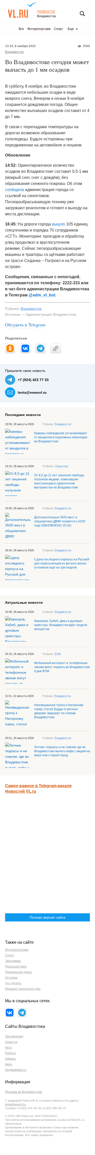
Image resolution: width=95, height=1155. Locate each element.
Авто (8, 1047)
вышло (58, 224)
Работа (10, 1053)
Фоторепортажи (39, 29)
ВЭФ (58, 653)
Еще (71, 29)
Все (21, 29)
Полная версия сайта (47, 917)
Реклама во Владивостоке (23, 1092)
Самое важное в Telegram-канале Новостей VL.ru (38, 788)
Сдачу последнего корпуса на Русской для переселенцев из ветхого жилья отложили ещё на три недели (61, 563)
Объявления (14, 1036)
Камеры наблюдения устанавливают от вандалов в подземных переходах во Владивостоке (60, 437)
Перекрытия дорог (18, 972)
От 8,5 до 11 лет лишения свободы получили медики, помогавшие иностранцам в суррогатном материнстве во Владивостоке (59, 481)
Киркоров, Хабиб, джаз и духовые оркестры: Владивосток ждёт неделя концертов (60, 625)
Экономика (13, 961)
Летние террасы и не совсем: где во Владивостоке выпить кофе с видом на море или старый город (62, 751)
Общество (61, 466)
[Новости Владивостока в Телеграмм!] (22, 1012)
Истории (11, 977)
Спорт (58, 29)
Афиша (10, 1059)
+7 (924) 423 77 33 (33, 380)
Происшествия (16, 966)
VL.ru (22, 10)
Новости (46, 11)
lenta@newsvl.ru (32, 392)
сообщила (14, 189)
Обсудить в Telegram (25, 324)
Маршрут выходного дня (23, 989)
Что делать (13, 983)
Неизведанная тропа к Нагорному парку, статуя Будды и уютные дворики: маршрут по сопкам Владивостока (58, 711)
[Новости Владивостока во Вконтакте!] (9, 1012)
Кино (8, 1064)
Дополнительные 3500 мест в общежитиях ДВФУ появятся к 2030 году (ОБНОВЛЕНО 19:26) (59, 521)
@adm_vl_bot (42, 295)
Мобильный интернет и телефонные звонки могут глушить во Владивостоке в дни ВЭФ (62, 667)
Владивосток (14, 52)
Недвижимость (15, 1070)
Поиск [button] (82, 14)
